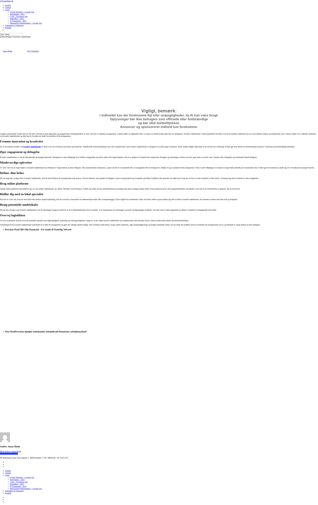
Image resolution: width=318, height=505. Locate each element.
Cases (7, 10)
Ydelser (8, 7)
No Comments (33, 51)
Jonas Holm (7, 51)
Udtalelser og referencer (14, 25)
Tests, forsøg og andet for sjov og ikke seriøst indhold (21, 39)
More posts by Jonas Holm (10, 451)
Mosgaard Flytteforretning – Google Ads (26, 23)
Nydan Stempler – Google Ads (22, 12)
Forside (8, 5)
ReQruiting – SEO (17, 14)
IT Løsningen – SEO (18, 21)
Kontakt (8, 28)
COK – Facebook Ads (19, 16)
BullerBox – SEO (17, 19)
